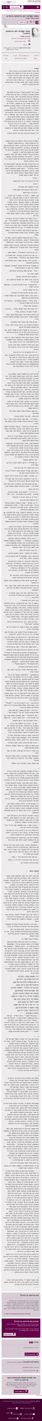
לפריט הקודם (36, 57)
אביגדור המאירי (22, 11)
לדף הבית (39, 1395)
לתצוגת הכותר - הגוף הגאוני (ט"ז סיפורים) (20, 57)
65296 (8, 2)
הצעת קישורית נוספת (30, 1370)
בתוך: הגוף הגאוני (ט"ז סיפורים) (21, 38)
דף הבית (37, 11)
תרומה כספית (16, 7)
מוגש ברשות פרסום (20, 41)
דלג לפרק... (22, 22)
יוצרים (31, 11)
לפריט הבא (5, 57)
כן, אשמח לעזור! (20, 1391)
